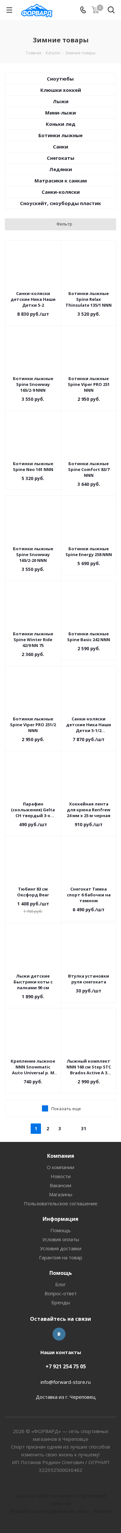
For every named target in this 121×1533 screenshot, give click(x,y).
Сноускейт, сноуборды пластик (60, 203)
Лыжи (60, 101)
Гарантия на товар (60, 1257)
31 (83, 1128)
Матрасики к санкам (61, 180)
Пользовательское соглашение (60, 1203)
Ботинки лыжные (60, 135)
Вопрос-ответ (61, 1293)
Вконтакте (59, 1334)
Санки (60, 146)
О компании (60, 1167)
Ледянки (60, 169)
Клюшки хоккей (60, 90)
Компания (60, 1155)
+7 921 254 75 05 (65, 1366)
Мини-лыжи (60, 112)
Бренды (60, 1302)
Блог (60, 1284)
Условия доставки (60, 1248)
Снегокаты (60, 158)
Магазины (60, 1194)
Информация (60, 1218)
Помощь (60, 1230)
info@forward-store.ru (66, 1382)
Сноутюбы (60, 78)
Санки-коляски (61, 192)
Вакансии (60, 1185)
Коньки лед (61, 124)
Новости (61, 1176)
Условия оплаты (60, 1239)
